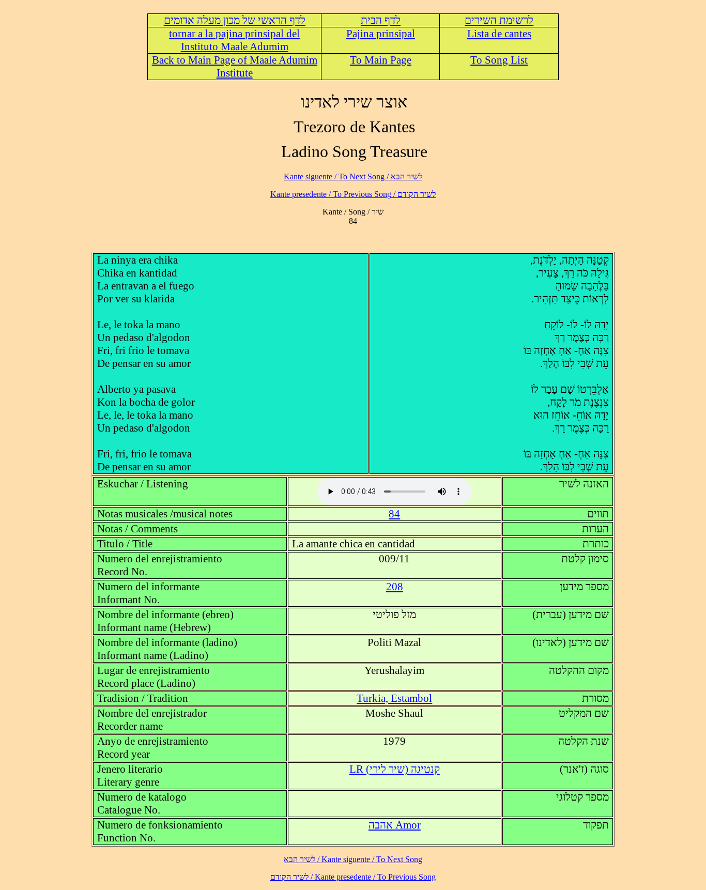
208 (394, 586)
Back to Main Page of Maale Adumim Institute (234, 66)
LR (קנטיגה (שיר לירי (394, 769)
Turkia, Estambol (394, 698)
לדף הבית (381, 20)
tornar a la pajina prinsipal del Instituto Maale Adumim (234, 40)
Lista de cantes (499, 33)
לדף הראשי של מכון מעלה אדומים (234, 20)
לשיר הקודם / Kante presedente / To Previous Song (353, 194)
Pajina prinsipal (380, 33)
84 (394, 514)
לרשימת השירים (499, 20)
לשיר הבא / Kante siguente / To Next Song (353, 176)
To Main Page (380, 60)
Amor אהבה (395, 825)
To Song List (499, 60)
